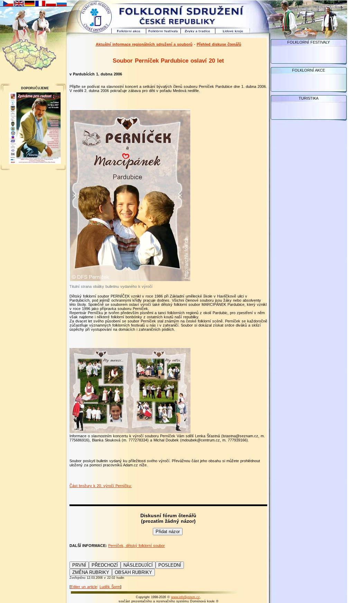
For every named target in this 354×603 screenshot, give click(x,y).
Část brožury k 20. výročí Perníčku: (100, 486)
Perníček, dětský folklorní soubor (136, 545)
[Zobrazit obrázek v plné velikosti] (129, 280)
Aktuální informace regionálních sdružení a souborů (144, 44)
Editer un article (84, 587)
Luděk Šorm (110, 587)
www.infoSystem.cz (185, 597)
